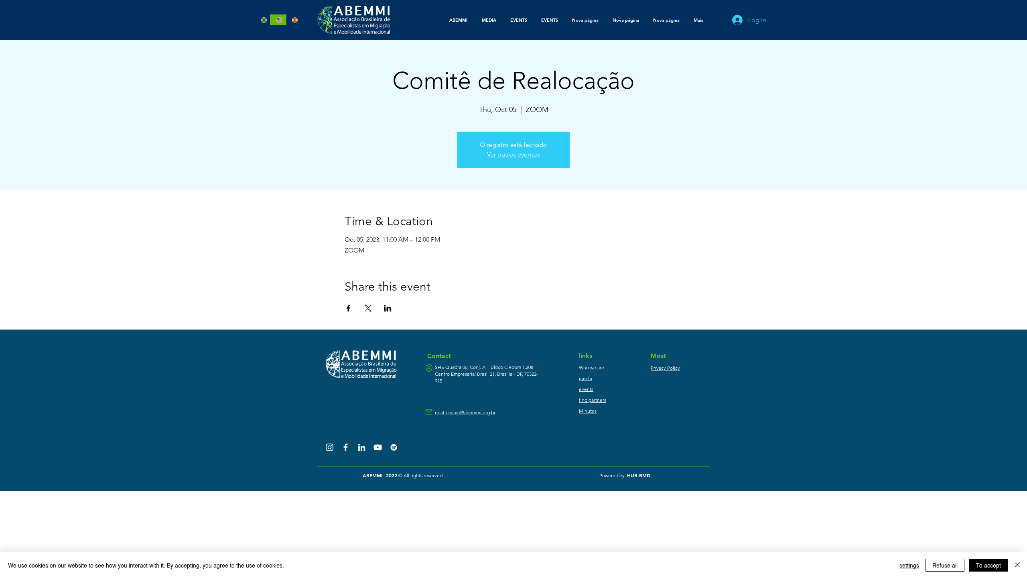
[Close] (1017, 565)
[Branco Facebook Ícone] (346, 447)
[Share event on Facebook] (348, 308)
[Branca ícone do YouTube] (378, 447)
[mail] (428, 411)
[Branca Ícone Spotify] (394, 447)
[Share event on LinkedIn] (388, 308)
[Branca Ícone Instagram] (330, 447)
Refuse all (945, 565)
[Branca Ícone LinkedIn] (362, 447)
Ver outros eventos (513, 154)
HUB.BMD (638, 475)
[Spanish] (293, 19)
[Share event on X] (368, 308)
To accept (988, 565)
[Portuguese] (263, 19)
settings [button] (909, 565)
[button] (489, 20)
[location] (428, 368)
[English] (278, 19)
